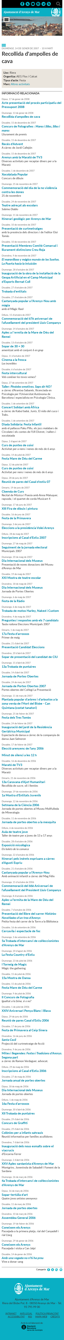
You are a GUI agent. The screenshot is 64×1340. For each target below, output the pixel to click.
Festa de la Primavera (16, 518)
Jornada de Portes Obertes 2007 (24, 686)
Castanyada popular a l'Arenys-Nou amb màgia (29, 303)
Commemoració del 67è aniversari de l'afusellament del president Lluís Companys (31, 320)
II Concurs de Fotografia (18, 997)
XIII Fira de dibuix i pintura (20, 508)
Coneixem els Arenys (16, 1227)
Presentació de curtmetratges (22, 228)
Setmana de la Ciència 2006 (20, 805)
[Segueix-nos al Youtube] (33, 3)
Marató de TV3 (12, 765)
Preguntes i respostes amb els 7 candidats (30, 620)
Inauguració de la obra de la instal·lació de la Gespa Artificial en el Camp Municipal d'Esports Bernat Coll (31, 277)
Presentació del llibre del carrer (29, 915)
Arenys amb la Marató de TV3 (22, 157)
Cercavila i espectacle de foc (21, 931)
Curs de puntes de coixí (17, 445)
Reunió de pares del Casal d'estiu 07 (26, 481)
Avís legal (26, 1313)
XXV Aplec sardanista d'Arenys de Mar (28, 1163)
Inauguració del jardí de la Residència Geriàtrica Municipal (27, 729)
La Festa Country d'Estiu (18, 954)
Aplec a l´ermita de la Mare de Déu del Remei (28, 334)
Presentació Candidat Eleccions (23, 647)
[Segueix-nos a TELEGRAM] (43, 3)
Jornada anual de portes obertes (23, 1080)
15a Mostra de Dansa (16, 978)
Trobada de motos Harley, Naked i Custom (30, 610)
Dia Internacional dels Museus (22, 560)
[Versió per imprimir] (60, 1269)
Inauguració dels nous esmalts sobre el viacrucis (28, 1148)
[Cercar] (58, 3)
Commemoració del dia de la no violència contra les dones (29, 190)
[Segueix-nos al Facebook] (22, 3)
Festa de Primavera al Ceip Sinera (24, 1030)
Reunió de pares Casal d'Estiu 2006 (25, 1020)
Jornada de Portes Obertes (20, 676)
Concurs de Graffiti (15, 1123)
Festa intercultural (14, 373)
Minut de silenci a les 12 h (19, 755)
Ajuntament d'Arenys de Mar (21, 12)
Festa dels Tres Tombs (16, 717)
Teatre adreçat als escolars (20, 205)
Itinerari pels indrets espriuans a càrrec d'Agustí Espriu (28, 860)
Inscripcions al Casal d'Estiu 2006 (24, 1071)
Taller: (27, 386)
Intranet (11, 1313)
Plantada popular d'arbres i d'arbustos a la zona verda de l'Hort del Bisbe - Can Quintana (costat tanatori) (30, 703)
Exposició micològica (16, 845)
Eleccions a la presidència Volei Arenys (28, 528)
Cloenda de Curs (13, 491)
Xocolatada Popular (15, 174)
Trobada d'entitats (14, 291)
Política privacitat (47, 1313)
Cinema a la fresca (14, 359)
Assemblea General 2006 (18, 1217)
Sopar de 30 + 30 (13, 346)
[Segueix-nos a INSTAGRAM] (38, 3)
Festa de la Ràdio (13, 601)
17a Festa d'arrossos (15, 633)
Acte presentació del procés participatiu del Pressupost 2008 (31, 104)
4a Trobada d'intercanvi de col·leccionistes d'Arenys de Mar (30, 1182)
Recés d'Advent (12, 144)
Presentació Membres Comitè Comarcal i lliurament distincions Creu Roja (30, 247)
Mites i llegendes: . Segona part (32, 1055)
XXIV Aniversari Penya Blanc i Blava (26, 1010)
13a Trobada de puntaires (19, 666)
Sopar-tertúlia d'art (15, 1194)
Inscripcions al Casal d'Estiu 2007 (24, 537)
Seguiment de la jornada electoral (24, 547)
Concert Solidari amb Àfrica (20, 407)
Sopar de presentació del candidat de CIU (30, 657)
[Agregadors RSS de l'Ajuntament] (49, 3)
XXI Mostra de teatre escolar (21, 577)
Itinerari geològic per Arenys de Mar (26, 218)
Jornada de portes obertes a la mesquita (29, 822)
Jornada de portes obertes (19, 1208)
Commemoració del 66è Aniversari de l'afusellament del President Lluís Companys (31, 887)
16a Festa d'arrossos (15, 1103)
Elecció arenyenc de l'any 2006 (23, 748)
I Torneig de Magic (14, 964)
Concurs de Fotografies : (31, 128)
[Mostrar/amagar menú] (6, 19)
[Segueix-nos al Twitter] (27, 3)
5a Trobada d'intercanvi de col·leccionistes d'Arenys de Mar (30, 942)
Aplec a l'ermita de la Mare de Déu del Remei (27, 901)
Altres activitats (20, 84)
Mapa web (41, 1316)
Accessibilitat (16, 1316)
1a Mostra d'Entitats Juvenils (21, 795)
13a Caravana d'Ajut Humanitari (23, 782)
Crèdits (55, 1316)
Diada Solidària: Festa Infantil (21, 424)
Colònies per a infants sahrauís (22, 1132)
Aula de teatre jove (15, 831)
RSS (30, 1316)
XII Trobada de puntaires (18, 1113)
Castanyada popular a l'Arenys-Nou (25, 872)
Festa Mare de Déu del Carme (22, 458)
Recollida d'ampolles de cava (21, 116)
